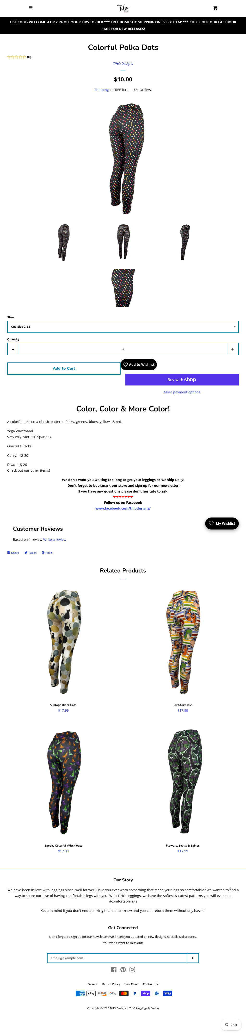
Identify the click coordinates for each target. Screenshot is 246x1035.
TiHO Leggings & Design (144, 1008)
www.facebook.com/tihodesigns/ (123, 508)
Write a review (54, 539)
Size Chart (131, 984)
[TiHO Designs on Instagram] (132, 970)
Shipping (101, 89)
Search (93, 984)
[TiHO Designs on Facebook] (114, 970)
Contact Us (150, 984)
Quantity (13, 339)
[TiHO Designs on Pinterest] (123, 970)
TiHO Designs (123, 63)
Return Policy (111, 984)
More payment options (182, 392)
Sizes (10, 317)
